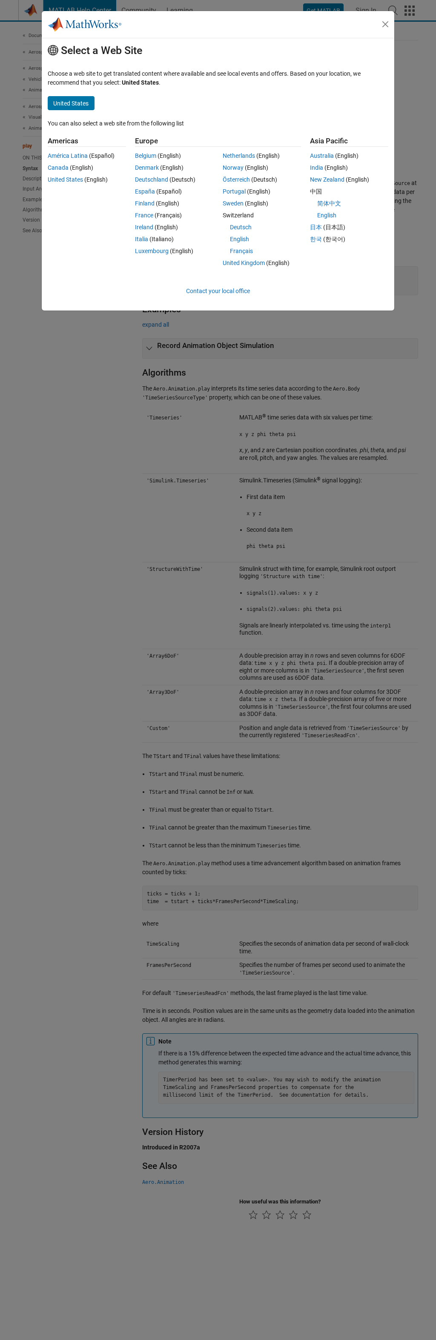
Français (241, 251)
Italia (141, 239)
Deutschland (151, 179)
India (316, 167)
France (144, 215)
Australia (322, 155)
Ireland (144, 227)
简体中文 (329, 203)
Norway (233, 167)
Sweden (233, 203)
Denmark (147, 167)
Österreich (236, 179)
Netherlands (239, 155)
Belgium (145, 155)
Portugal (234, 191)
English (239, 239)
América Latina (68, 155)
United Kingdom (244, 262)
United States (65, 179)
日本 (316, 227)
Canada (58, 167)
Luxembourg (152, 251)
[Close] (385, 24)
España (145, 191)
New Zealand (327, 179)
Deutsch (241, 227)
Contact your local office (218, 291)
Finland (145, 203)
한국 (316, 239)
